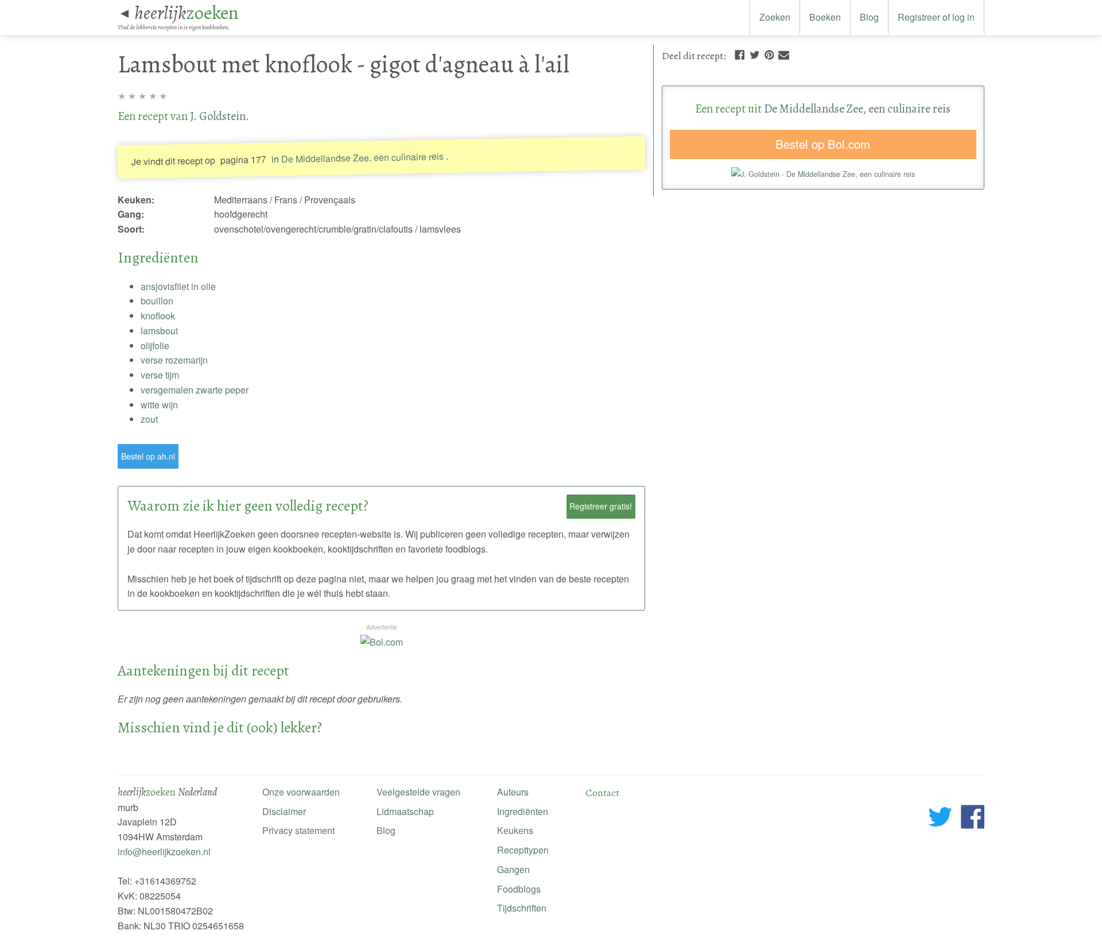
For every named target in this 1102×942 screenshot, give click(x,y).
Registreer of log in (936, 17)
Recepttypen (523, 849)
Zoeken (774, 17)
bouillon (157, 300)
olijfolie (155, 345)
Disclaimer (284, 811)
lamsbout (159, 330)
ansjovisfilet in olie (178, 286)
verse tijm (160, 374)
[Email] (783, 54)
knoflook (158, 315)
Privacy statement (298, 830)
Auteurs (513, 791)
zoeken (186, 12)
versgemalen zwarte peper (195, 389)
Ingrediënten (522, 811)
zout (149, 419)
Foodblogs (519, 888)
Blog (869, 17)
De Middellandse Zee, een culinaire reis (362, 157)
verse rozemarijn (174, 359)
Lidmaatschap (405, 811)
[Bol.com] (381, 641)
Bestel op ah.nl (148, 456)
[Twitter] (755, 54)
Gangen (513, 869)
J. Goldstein (218, 116)
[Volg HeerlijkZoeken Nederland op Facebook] (972, 819)
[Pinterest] (769, 54)
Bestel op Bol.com (822, 144)
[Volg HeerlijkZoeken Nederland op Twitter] (940, 819)
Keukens (515, 830)
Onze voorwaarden (301, 791)
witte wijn (159, 404)
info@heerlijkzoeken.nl (164, 851)
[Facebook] (739, 54)
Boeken (825, 17)
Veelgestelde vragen (418, 791)
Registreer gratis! (600, 506)
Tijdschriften (521, 907)
